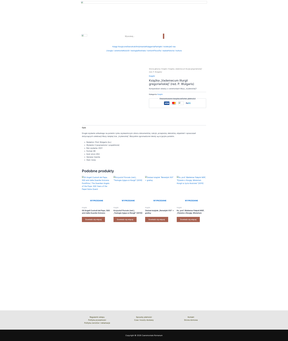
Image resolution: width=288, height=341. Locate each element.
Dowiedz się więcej (93, 219)
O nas (173, 46)
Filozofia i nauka (161, 50)
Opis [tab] (84, 127)
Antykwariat (141, 46)
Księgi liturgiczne (119, 46)
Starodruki (131, 46)
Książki (164, 69)
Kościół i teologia (130, 50)
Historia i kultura (175, 50)
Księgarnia (150, 46)
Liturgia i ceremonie (114, 50)
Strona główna (154, 69)
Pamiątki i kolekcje (163, 46)
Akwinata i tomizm (146, 50)
